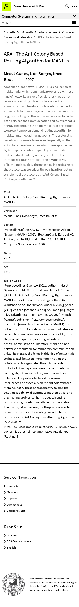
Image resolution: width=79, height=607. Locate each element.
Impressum (13, 498)
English (11, 547)
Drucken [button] (12, 535)
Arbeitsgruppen (48, 32)
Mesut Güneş (16, 73)
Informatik (27, 32)
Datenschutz (14, 504)
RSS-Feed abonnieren (19, 541)
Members (12, 492)
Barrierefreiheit (16, 510)
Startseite (9, 32)
